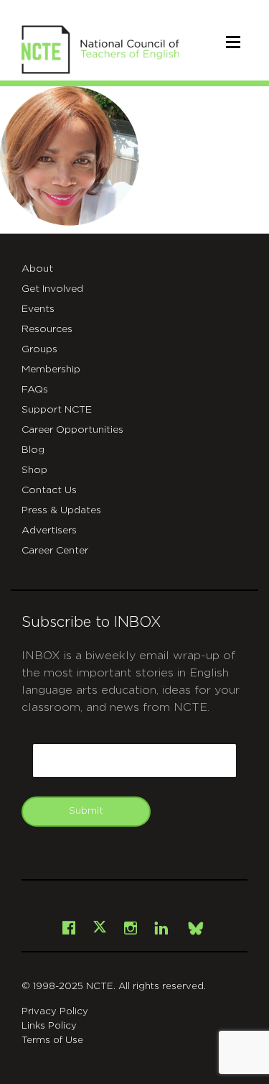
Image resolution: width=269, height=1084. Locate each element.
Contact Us (49, 490)
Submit (86, 811)
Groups (39, 349)
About (37, 269)
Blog (33, 450)
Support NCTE (57, 410)
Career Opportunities (72, 430)
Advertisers (49, 530)
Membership (51, 369)
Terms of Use (52, 1040)
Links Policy (49, 1026)
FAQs (35, 390)
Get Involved (52, 289)
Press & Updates (61, 510)
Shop (34, 470)
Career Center (55, 551)
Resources (47, 329)
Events (38, 309)
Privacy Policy (55, 1011)
